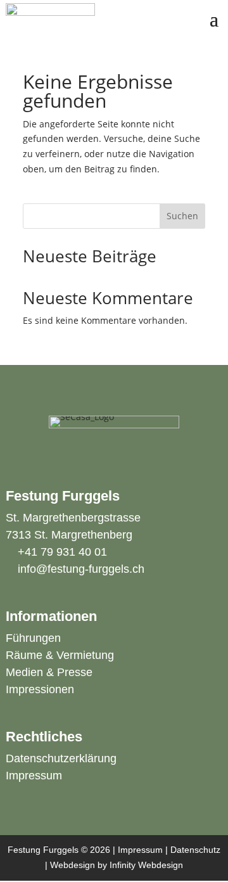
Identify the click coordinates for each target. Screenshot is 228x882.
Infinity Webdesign (146, 865)
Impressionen (40, 689)
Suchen (182, 216)
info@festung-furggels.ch (81, 569)
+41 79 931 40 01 (62, 552)
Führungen (33, 638)
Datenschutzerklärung (61, 758)
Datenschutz (195, 850)
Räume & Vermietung (60, 655)
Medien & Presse (49, 672)
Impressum (34, 775)
